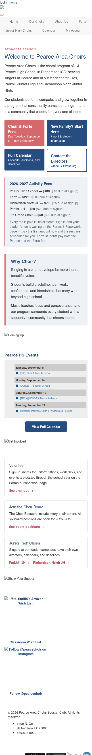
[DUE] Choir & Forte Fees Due (35, 373)
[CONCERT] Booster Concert (35, 385)
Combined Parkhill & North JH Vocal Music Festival (46, 410)
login (3, 2)
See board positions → (26, 526)
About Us (61, 21)
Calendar (48, 30)
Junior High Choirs (19, 30)
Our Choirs (36, 21)
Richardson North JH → (51, 562)
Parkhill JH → (19, 562)
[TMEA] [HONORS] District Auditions (38, 398)
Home (14, 21)
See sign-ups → (21, 490)
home (13, 2)
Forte (82, 21)
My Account (74, 30)
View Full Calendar (46, 426)
